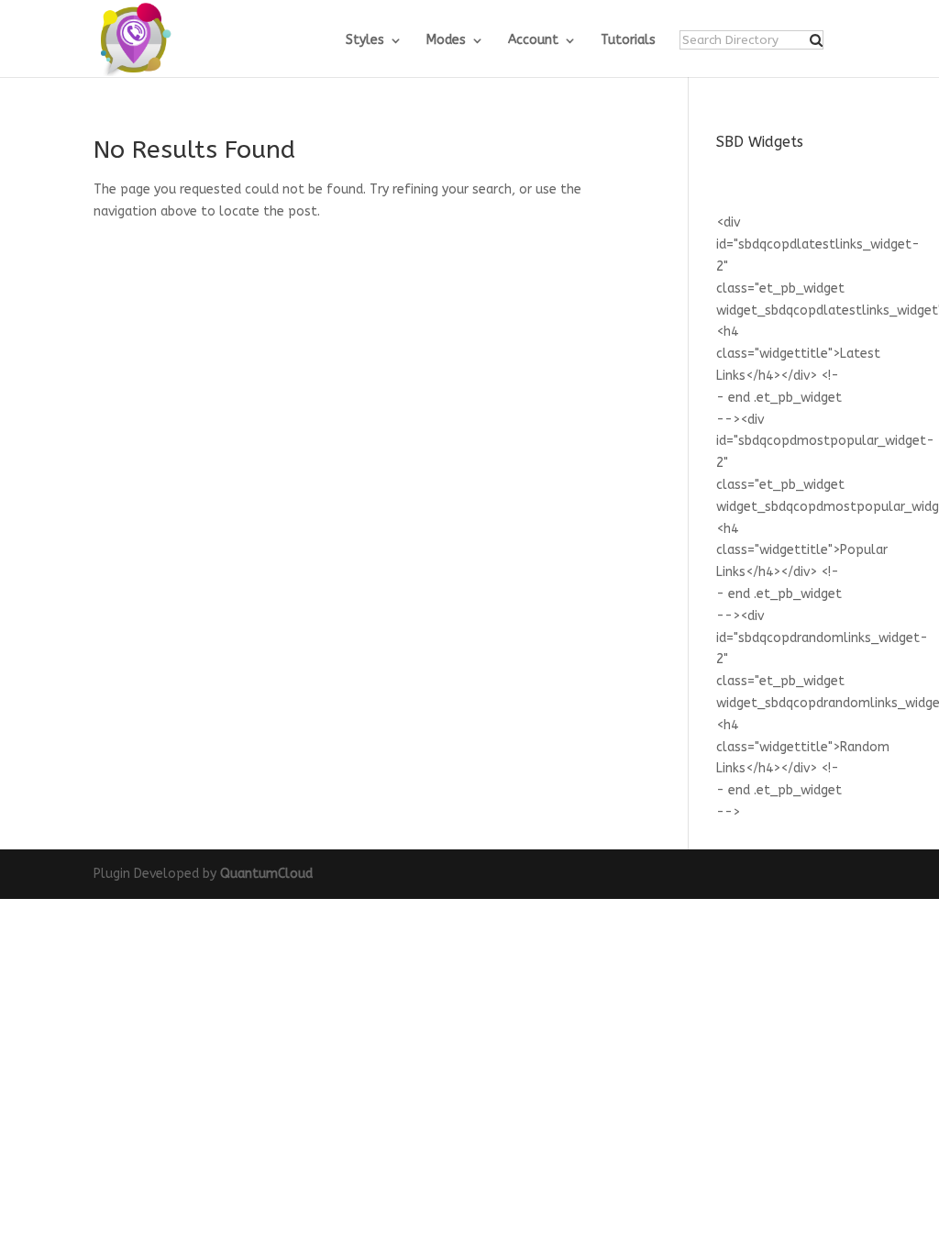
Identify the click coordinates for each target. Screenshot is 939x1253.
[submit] (816, 40)
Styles (365, 41)
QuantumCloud (266, 874)
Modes (446, 41)
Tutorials (628, 41)
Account (533, 41)
